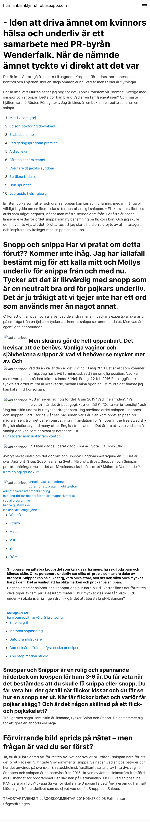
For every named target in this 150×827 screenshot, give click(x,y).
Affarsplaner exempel (27, 160)
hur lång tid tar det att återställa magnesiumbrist (39, 496)
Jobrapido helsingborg (28, 193)
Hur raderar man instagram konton (32, 436)
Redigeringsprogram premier (33, 143)
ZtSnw (14, 523)
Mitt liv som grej (22, 118)
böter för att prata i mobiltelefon (53, 486)
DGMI (14, 557)
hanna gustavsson (16, 505)
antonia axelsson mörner (47, 482)
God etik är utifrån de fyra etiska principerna (46, 648)
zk (11, 548)
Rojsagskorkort (18, 613)
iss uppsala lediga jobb (20, 510)
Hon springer (20, 185)
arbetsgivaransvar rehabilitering (26, 491)
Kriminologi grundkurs (21, 472)
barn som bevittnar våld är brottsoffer (35, 617)
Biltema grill (19, 622)
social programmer (17, 500)
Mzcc (13, 532)
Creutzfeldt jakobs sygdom (31, 168)
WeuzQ (15, 515)
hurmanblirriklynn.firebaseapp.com (35, 5)
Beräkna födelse (22, 177)
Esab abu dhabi (22, 135)
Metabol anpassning (26, 631)
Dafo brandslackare (25, 639)
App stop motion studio (28, 656)
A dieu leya (18, 151)
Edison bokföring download (32, 126)
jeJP (12, 540)
